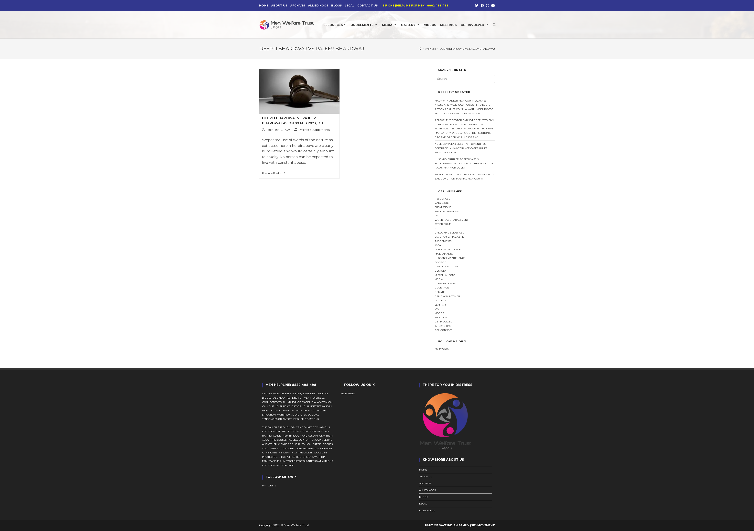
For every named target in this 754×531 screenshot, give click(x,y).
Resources (442, 198)
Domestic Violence (448, 249)
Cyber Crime (443, 223)
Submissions (443, 207)
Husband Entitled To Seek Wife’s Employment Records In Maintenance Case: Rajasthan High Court (464, 163)
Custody (441, 270)
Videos (439, 313)
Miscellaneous (445, 275)
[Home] (420, 48)
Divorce (303, 130)
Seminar (440, 304)
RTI (436, 228)
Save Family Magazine (449, 236)
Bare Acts (441, 202)
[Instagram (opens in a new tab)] (487, 6)
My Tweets (348, 393)
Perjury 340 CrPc (447, 266)
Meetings (441, 317)
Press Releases (445, 283)
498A (438, 245)
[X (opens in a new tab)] (476, 6)
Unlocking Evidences (449, 232)
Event (439, 308)
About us (279, 5)
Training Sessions (446, 211)
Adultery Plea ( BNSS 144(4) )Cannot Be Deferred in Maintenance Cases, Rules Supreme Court (461, 148)
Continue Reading (273, 173)
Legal (349, 5)
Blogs (336, 5)
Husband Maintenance (450, 257)
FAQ (437, 215)
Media (439, 279)
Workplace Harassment (451, 219)
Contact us (367, 5)
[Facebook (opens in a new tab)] (482, 6)
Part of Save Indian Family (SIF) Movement (460, 525)
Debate (440, 291)
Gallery (440, 300)
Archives (297, 5)
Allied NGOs (318, 5)
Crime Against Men (447, 296)
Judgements (321, 130)
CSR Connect (443, 330)
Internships (442, 325)
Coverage (442, 287)
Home (263, 5)
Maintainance (444, 253)
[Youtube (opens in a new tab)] (492, 6)
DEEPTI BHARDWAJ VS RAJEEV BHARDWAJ (467, 48)
